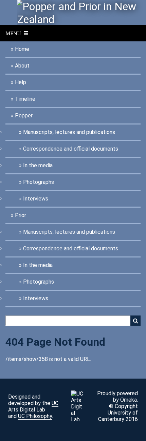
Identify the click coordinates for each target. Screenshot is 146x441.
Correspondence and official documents (70, 149)
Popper (24, 115)
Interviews (35, 198)
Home (22, 49)
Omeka (128, 400)
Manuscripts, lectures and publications (69, 132)
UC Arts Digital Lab (33, 406)
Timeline (25, 99)
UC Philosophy (35, 416)
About (22, 65)
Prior (20, 215)
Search (135, 320)
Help (20, 82)
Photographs (38, 182)
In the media (38, 165)
